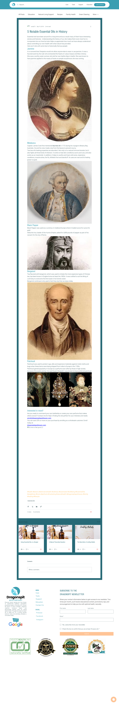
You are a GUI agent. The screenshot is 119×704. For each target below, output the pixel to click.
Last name (91, 608)
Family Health (71, 14)
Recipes (60, 14)
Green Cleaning (84, 14)
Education (31, 14)
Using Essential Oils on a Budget (29, 542)
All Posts (21, 14)
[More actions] (91, 26)
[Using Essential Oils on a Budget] (31, 532)
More (94, 14)
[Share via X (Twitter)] (32, 506)
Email (62, 616)
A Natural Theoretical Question (57, 542)
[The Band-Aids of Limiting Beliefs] (87, 532)
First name (63, 608)
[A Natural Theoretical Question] (59, 532)
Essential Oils (31, 501)
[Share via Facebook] (28, 506)
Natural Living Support (46, 14)
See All (98, 522)
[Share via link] (41, 506)
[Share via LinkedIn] (36, 506)
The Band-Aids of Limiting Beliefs (86, 542)
